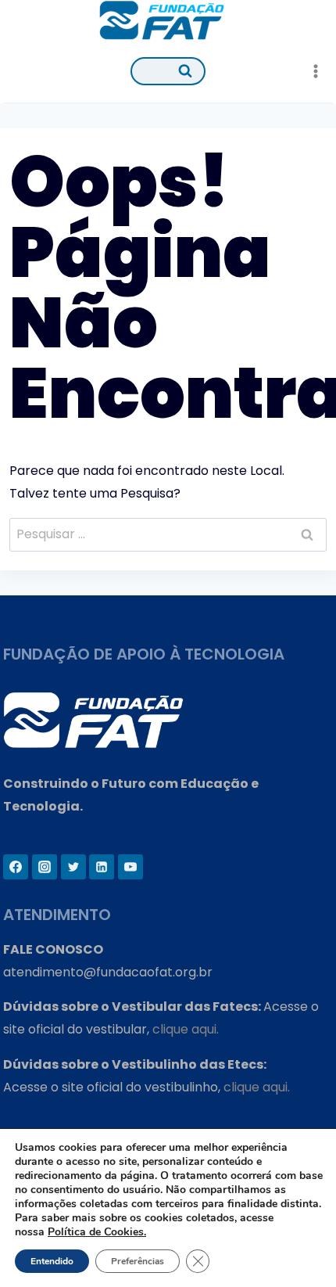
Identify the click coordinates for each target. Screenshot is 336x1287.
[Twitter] (73, 866)
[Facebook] (15, 866)
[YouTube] (130, 866)
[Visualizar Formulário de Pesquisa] (168, 71)
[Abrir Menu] (315, 71)
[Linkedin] (101, 866)
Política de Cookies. (97, 1231)
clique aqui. (185, 1029)
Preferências (137, 1261)
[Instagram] (44, 866)
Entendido (51, 1261)
